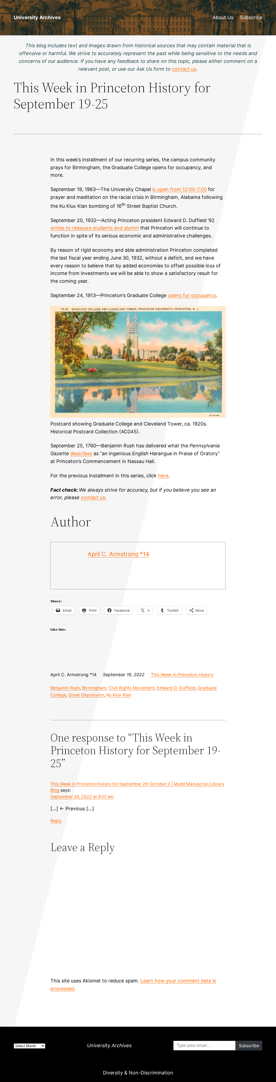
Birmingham (94, 687)
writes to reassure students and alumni (94, 228)
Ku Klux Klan (118, 694)
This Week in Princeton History (182, 674)
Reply (56, 820)
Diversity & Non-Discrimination (138, 1073)
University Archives (37, 17)
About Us (222, 17)
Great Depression (86, 694)
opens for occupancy (192, 295)
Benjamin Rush (65, 687)
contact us (93, 497)
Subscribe (251, 17)
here (163, 475)
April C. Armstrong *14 (118, 553)
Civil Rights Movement (131, 687)
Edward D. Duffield (176, 687)
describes (81, 453)
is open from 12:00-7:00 (179, 189)
